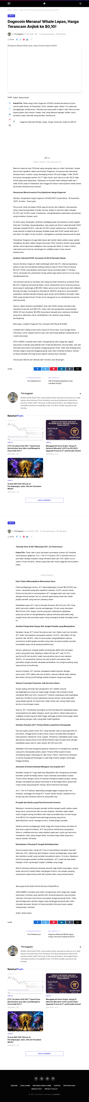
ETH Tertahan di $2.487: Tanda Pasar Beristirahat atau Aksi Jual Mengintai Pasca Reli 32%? (24, 448)
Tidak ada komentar (47, 34)
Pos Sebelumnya (34, 381)
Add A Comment (44, 500)
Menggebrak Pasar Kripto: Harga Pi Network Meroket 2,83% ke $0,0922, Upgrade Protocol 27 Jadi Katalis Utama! (63, 448)
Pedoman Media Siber (42, 1085)
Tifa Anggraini (19, 34)
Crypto (15, 10)
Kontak (57, 1085)
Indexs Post (36, 1089)
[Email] (10, 125)
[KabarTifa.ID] (44, 4)
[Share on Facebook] (16, 39)
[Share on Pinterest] (23, 39)
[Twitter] (10, 109)
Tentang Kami (69, 1085)
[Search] (80, 3)
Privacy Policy (51, 1089)
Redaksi (14, 1085)
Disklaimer (25, 1085)
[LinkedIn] (10, 114)
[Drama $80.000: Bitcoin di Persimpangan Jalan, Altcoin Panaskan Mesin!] (25, 468)
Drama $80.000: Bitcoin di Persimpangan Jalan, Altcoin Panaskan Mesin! (24, 486)
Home (9, 10)
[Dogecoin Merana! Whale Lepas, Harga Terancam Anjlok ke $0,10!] (44, 68)
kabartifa (57, 1094)
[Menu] (9, 3)
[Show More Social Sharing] (31, 39)
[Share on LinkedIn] (27, 39)
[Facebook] (10, 103)
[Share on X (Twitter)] (20, 39)
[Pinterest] (10, 120)
